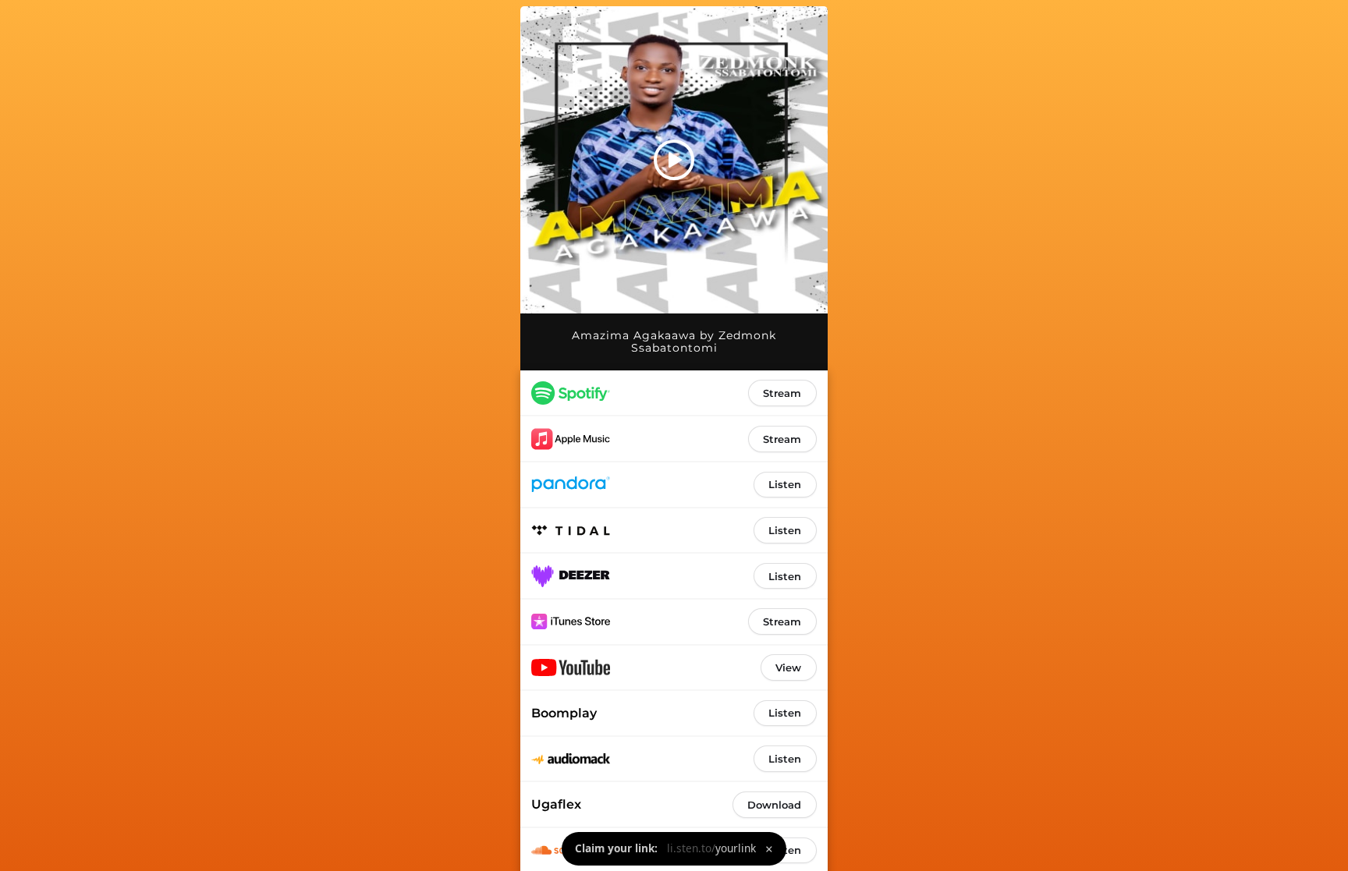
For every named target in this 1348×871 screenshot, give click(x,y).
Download (774, 804)
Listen (784, 484)
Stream (782, 393)
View (788, 667)
